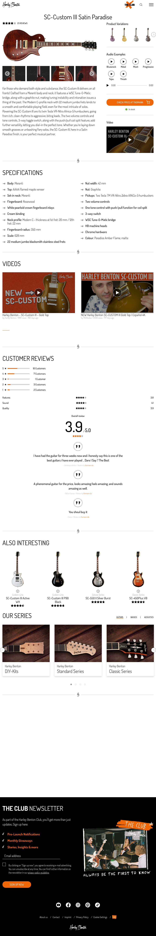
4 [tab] (85, 684)
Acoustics (149, 617)
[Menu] (151, 4)
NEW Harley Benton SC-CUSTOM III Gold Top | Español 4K (113, 315)
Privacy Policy (82, 917)
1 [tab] (71, 684)
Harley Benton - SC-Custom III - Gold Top (25, 315)
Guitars (119, 617)
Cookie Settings (100, 917)
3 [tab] (80, 684)
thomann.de (89, 465)
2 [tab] (75, 684)
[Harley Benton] (78, 929)
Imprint (68, 917)
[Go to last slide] (7, 73)
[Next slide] (91, 73)
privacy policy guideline (38, 872)
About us (44, 917)
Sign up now (17, 884)
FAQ (114, 917)
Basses (134, 617)
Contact (56, 917)
